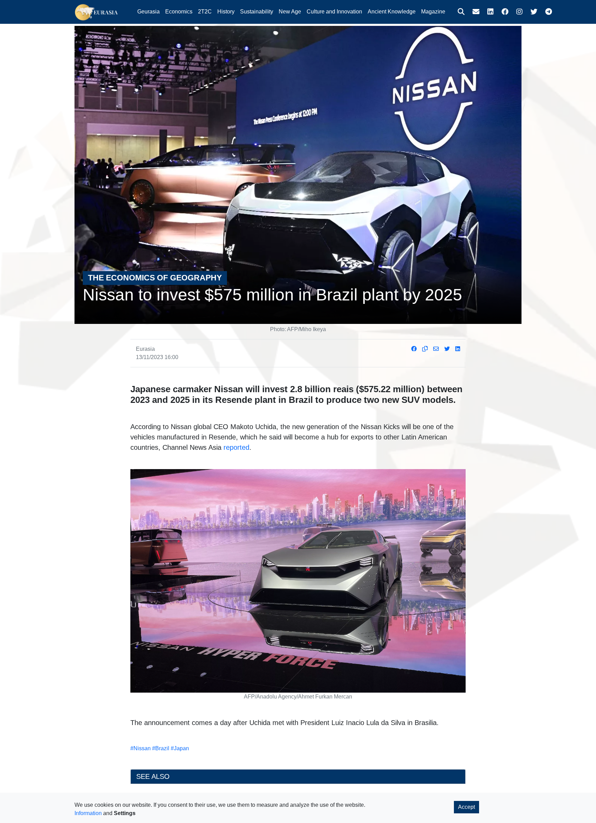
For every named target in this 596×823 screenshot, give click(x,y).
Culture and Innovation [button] (334, 11)
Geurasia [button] (148, 11)
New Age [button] (290, 11)
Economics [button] (178, 11)
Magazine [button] (433, 11)
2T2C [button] (205, 11)
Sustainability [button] (256, 11)
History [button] (226, 11)
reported (236, 447)
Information (88, 813)
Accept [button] (466, 807)
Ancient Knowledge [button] (392, 11)
